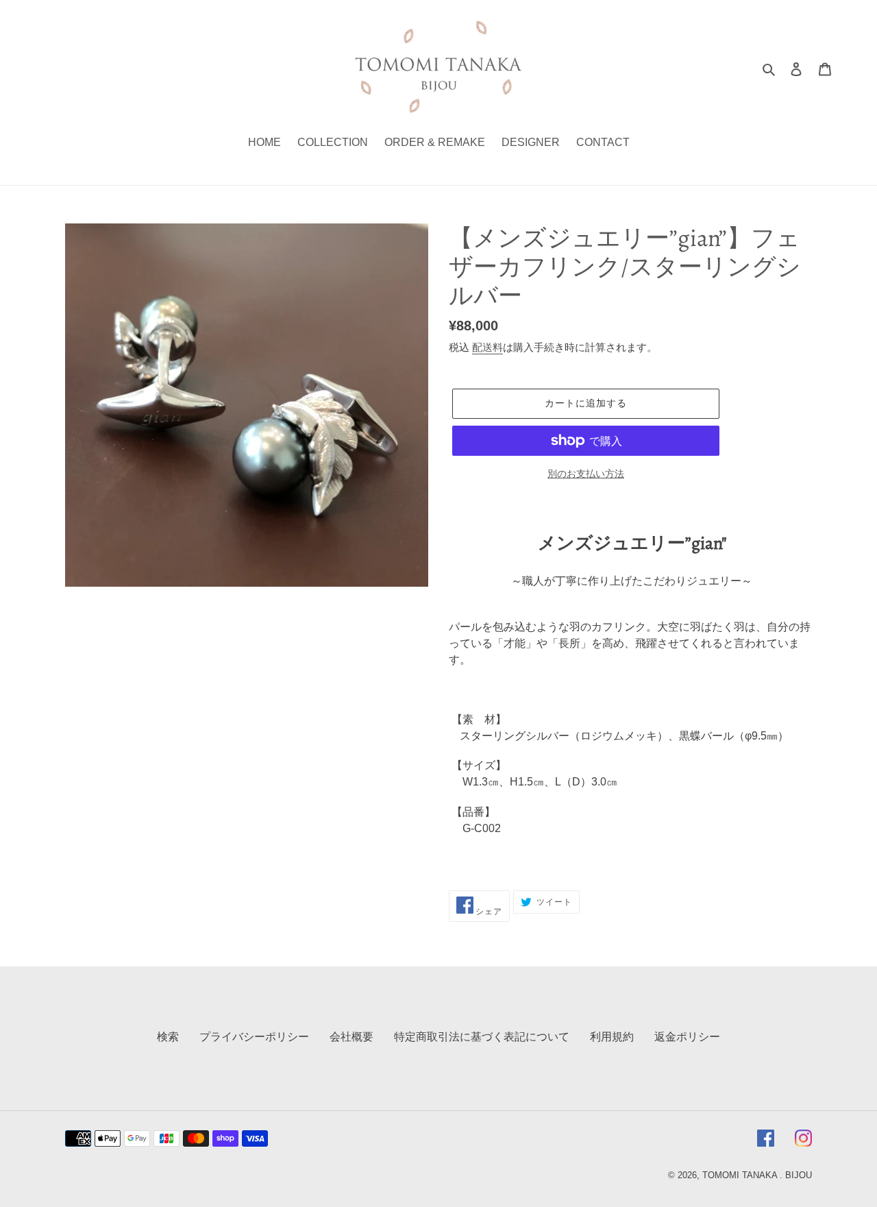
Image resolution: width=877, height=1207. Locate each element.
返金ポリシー (687, 1037)
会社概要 (351, 1037)
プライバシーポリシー (254, 1037)
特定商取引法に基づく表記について (481, 1037)
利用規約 (612, 1037)
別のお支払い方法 (585, 473)
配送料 (487, 347)
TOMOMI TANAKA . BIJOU (757, 1175)
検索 (168, 1037)
